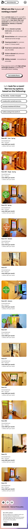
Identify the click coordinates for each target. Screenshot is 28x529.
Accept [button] (15, 524)
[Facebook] (3, 502)
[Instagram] (7, 502)
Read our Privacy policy (17, 506)
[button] (25, 2)
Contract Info (5, 506)
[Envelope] (12, 502)
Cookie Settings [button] (7, 524)
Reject (5, 521)
